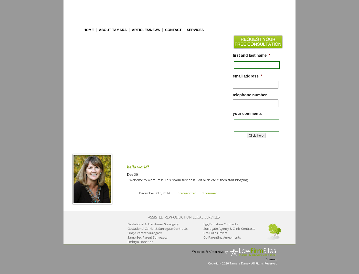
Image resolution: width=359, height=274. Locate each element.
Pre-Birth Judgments (95, 42)
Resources (84, 84)
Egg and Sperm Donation (88, 60)
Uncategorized (186, 193)
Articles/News (146, 30)
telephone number (250, 95)
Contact (173, 30)
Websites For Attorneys (208, 252)
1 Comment (210, 193)
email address (247, 76)
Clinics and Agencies (95, 76)
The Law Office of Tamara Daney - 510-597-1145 (100, 12)
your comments (247, 113)
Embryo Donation (91, 67)
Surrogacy (85, 50)
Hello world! (138, 166)
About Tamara (113, 30)
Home (89, 30)
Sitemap (271, 259)
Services (195, 30)
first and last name (251, 55)
